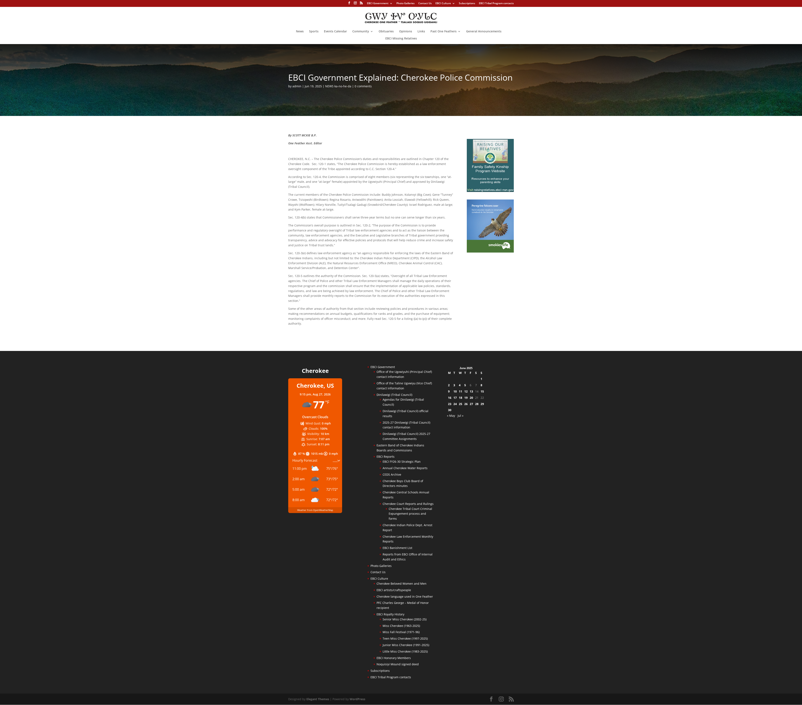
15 (482, 391)
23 (449, 404)
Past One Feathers (443, 31)
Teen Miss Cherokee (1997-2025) (405, 638)
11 (460, 391)
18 (460, 398)
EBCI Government (377, 3)
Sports (314, 31)
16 (449, 398)
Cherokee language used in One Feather (405, 596)
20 (471, 398)
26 (466, 404)
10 (455, 391)
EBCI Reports (386, 457)
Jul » (460, 416)
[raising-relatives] (490, 191)
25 (460, 404)
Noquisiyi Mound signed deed (398, 664)
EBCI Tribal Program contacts (496, 3)
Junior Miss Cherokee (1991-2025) (406, 645)
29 (482, 404)
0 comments (363, 86)
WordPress (357, 699)
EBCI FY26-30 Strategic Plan (402, 462)
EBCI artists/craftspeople (394, 590)
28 (476, 404)
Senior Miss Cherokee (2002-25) (404, 619)
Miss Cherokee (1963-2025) (401, 626)
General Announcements (483, 31)
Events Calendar (335, 31)
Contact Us (425, 3)
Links (421, 31)
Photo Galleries (405, 3)
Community (360, 31)
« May (451, 416)
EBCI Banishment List (397, 548)
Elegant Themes (317, 699)
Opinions (405, 31)
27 (471, 404)
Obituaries (386, 31)
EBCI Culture (443, 3)
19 (466, 398)
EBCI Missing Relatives (401, 38)
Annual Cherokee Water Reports (405, 468)
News (300, 31)
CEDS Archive (392, 474)
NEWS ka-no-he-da (338, 86)
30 (449, 410)
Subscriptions (467, 3)
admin (296, 86)
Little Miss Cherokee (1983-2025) (405, 651)
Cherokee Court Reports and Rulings (408, 504)
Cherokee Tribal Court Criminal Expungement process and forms (410, 514)
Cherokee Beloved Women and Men (401, 584)
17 (455, 398)
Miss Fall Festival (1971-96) (401, 632)
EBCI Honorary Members (394, 658)
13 (471, 391)
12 (466, 391)
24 (455, 404)
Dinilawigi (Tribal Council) (394, 395)
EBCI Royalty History (390, 614)
